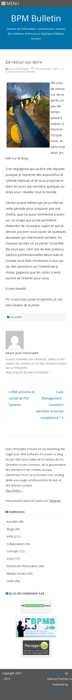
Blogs (10, 529)
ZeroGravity (56, 673)
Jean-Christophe (18, 69)
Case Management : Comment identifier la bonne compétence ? (49, 405)
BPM (10, 536)
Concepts (13, 551)
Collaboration (15, 544)
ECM (10, 559)
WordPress (61, 690)
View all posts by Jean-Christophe (29, 372)
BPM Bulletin (36, 18)
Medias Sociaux (17, 573)
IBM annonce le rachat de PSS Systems (22, 398)
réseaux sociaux (55, 363)
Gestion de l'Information (22, 566)
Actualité (16, 317)
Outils (10, 581)
